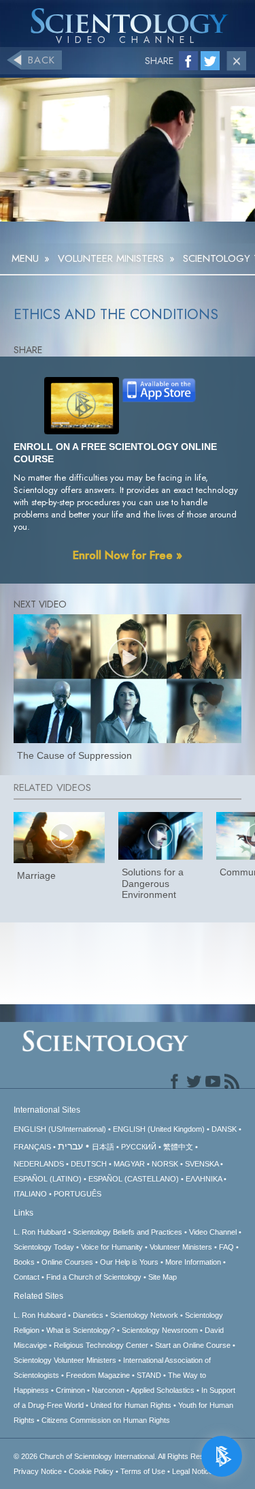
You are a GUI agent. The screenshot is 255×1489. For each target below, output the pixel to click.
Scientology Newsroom (160, 1330)
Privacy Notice (38, 1471)
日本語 (103, 1147)
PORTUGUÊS (77, 1194)
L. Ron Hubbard (40, 1232)
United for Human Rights (130, 1405)
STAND (149, 1375)
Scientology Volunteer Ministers (65, 1360)
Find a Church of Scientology (93, 1277)
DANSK (224, 1129)
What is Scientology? (80, 1330)
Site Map (162, 1277)
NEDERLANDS (39, 1164)
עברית (70, 1146)
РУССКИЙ (138, 1147)
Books (24, 1262)
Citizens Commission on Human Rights (105, 1420)
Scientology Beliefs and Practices (127, 1232)
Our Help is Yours (129, 1262)
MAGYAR (129, 1164)
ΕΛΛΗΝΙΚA (204, 1179)
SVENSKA (201, 1164)
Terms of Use (142, 1471)
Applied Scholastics (162, 1390)
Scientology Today (44, 1247)
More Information (193, 1262)
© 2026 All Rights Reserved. (119, 1456)
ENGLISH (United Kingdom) (159, 1129)
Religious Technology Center (101, 1345)
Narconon (108, 1390)
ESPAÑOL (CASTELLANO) (133, 1179)
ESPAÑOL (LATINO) (48, 1179)
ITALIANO (30, 1194)
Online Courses (67, 1262)
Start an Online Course (193, 1345)
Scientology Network (144, 1315)
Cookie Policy (91, 1471)
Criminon (70, 1390)
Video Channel (213, 1232)
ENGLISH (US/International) (60, 1129)
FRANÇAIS (32, 1147)
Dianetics (88, 1315)
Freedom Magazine (98, 1375)
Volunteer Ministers (181, 1247)
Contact (26, 1277)
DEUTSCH (89, 1164)
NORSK (165, 1164)
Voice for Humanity (112, 1247)
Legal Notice (192, 1471)
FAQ (226, 1247)
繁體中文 (178, 1147)
